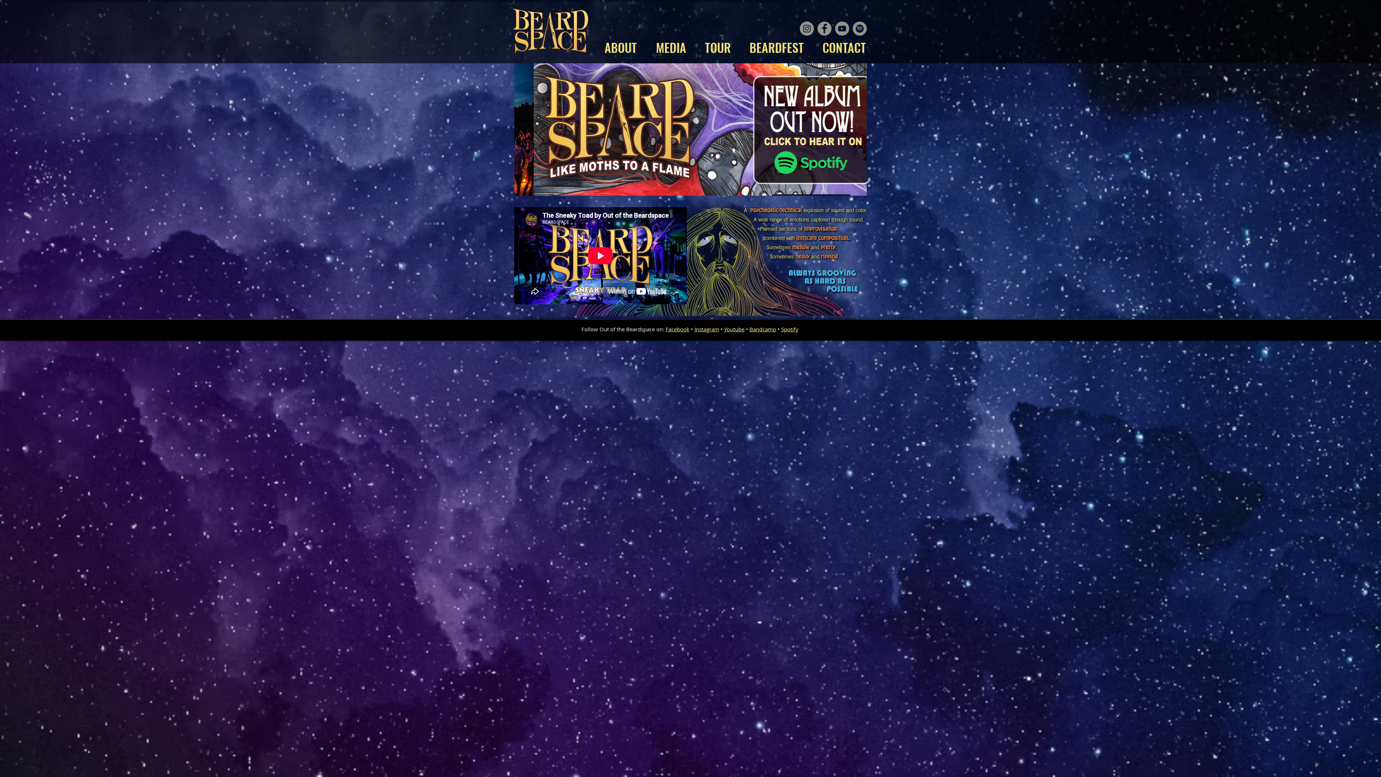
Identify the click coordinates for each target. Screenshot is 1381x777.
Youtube (734, 329)
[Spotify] (860, 29)
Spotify (789, 329)
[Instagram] (807, 29)
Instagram (706, 329)
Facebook (677, 329)
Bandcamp (762, 329)
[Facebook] (824, 29)
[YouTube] (842, 29)
